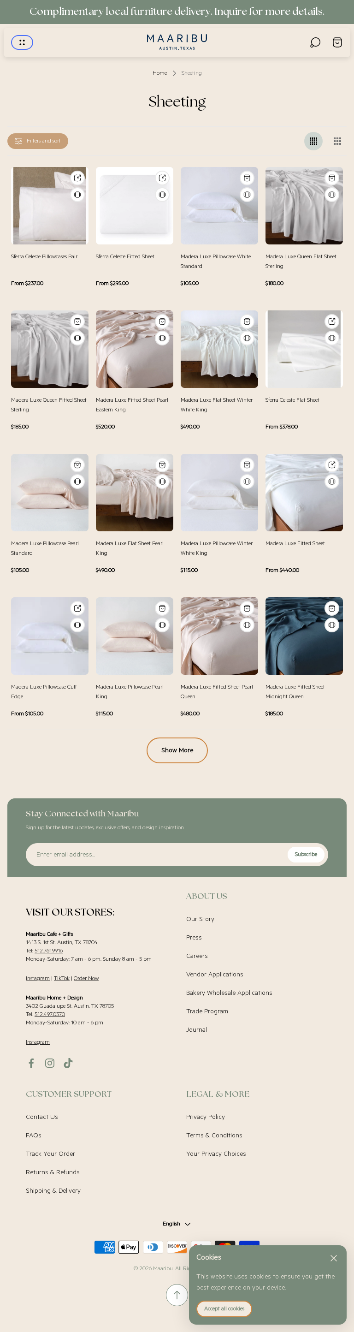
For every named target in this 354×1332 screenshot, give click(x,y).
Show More (177, 750)
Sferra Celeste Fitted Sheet (125, 256)
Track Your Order (50, 1154)
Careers (197, 956)
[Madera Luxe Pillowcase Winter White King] (219, 492)
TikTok (62, 978)
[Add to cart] (247, 178)
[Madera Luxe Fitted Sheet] (304, 492)
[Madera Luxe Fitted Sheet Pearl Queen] (219, 636)
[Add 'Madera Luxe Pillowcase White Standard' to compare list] (247, 194)
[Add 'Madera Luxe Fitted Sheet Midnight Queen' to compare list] (331, 625)
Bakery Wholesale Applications (229, 993)
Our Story (200, 919)
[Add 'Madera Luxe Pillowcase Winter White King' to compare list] (247, 481)
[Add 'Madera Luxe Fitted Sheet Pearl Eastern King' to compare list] (162, 338)
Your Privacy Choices (216, 1154)
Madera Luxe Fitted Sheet (295, 543)
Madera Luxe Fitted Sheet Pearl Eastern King (132, 405)
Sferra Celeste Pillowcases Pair (44, 256)
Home (160, 73)
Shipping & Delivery (53, 1191)
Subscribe (306, 854)
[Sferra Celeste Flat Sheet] (304, 349)
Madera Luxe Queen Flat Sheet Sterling (301, 261)
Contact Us (42, 1117)
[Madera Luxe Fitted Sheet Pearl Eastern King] (134, 349)
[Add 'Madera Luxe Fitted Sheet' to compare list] (331, 481)
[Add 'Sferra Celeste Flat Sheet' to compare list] (331, 338)
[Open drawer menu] (22, 42)
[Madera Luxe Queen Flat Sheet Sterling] (304, 205)
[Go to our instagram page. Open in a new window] (49, 1063)
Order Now (86, 978)
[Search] (315, 42)
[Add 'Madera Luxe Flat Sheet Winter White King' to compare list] (247, 338)
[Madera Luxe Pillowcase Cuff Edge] (49, 636)
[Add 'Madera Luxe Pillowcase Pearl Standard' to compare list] (77, 481)
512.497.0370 (50, 1014)
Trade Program (207, 1011)
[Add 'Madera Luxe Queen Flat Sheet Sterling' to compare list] (331, 194)
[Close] (333, 1258)
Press (194, 937)
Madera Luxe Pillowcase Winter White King (217, 548)
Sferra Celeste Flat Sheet (292, 400)
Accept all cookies (224, 1308)
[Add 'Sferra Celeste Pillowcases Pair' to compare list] (77, 194)
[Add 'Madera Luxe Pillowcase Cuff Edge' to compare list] (77, 625)
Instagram (38, 978)
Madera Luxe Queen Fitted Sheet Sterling (49, 405)
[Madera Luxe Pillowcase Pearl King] (134, 636)
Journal (196, 1030)
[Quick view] (77, 178)
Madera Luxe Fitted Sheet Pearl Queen (217, 692)
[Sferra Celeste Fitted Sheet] (134, 205)
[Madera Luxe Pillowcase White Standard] (219, 205)
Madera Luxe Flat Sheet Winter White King (217, 405)
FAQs (33, 1135)
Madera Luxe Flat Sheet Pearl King (130, 548)
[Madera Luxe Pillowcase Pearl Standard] (49, 492)
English (171, 1223)
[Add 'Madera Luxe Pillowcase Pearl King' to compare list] (162, 625)
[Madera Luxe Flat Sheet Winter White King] (219, 349)
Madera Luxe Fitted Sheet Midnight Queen (295, 692)
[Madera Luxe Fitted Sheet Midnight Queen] (304, 636)
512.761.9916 (49, 950)
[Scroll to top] (177, 1295)
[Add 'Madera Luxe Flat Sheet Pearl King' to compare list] (162, 481)
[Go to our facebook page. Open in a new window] (31, 1063)
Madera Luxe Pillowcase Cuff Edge (44, 692)
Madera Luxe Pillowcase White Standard (216, 261)
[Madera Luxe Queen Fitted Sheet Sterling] (49, 349)
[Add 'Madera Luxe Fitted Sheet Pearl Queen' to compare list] (247, 625)
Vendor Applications (214, 974)
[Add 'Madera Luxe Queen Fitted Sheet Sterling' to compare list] (77, 338)
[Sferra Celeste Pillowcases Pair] (49, 205)
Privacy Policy (205, 1117)
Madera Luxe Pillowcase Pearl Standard (45, 548)
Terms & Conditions (214, 1135)
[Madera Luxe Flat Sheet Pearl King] (134, 492)
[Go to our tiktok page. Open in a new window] (68, 1063)
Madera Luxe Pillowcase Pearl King (130, 692)
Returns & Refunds (53, 1172)
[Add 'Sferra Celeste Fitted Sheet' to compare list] (162, 194)
